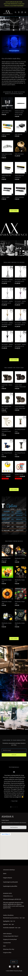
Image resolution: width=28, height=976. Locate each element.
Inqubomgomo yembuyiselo (10, 882)
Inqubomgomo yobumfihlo (10, 886)
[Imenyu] (25, 12)
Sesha (4, 873)
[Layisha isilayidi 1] (11, 807)
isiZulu (13, 962)
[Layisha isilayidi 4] (15, 807)
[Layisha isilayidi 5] (17, 807)
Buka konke (14, 210)
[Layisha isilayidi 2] (12, 807)
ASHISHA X (11, 970)
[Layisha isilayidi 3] (14, 807)
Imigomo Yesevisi (7, 878)
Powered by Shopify (18, 970)
